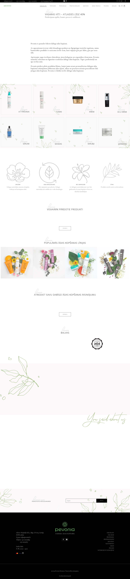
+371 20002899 (20, 1)
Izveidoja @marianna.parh (65, 576)
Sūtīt (101, 500)
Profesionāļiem (109, 539)
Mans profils (110, 543)
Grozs (112, 546)
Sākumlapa (110, 533)
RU (121, 1)
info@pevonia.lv (8, 1)
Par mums (111, 535)
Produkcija (110, 537)
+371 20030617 (33, 1)
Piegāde (111, 548)
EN (119, 1)
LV (117, 1)
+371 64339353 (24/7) (47, 1)
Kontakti (111, 541)
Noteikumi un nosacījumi (106, 550)
